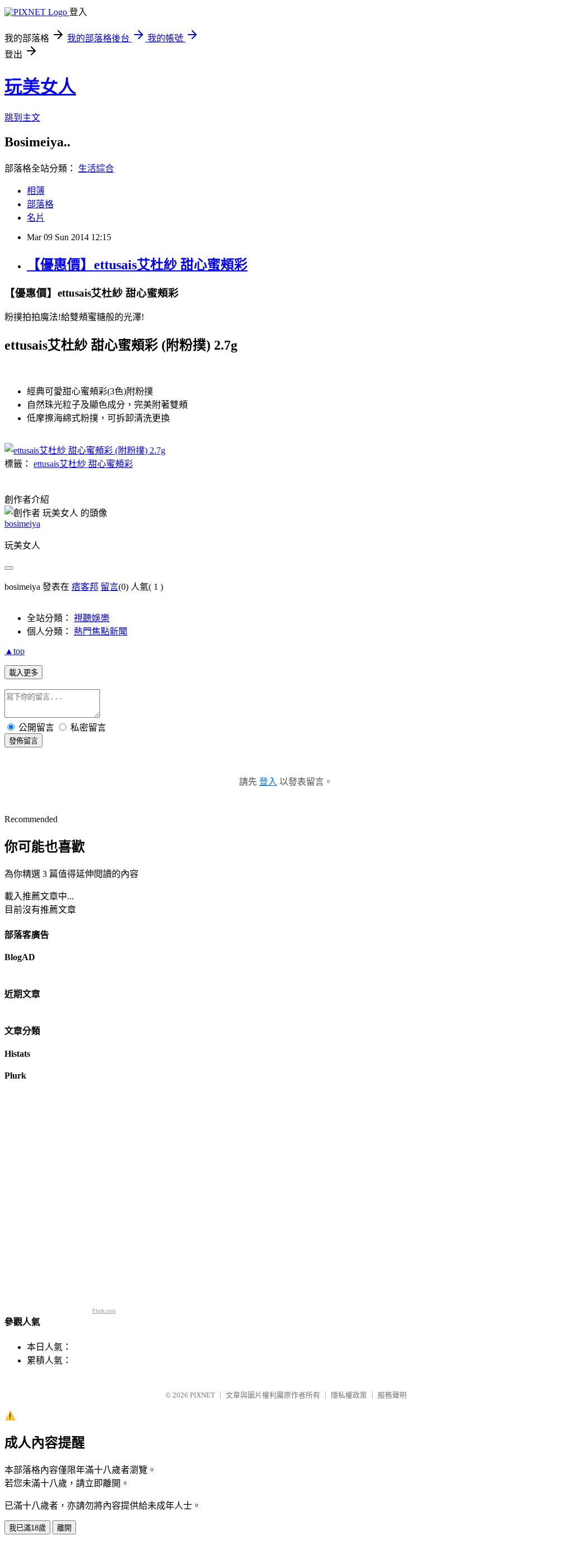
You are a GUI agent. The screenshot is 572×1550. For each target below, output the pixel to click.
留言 (109, 587)
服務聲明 (392, 1395)
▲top (14, 651)
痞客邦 (85, 587)
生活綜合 (96, 168)
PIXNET (202, 1395)
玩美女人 (40, 87)
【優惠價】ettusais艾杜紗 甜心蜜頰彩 (137, 264)
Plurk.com (104, 1311)
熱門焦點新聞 (100, 631)
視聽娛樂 (91, 618)
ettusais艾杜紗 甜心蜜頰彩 (83, 464)
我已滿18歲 (27, 1528)
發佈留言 (23, 741)
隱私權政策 (349, 1395)
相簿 (36, 190)
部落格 (40, 204)
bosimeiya (22, 523)
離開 (64, 1528)
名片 (36, 217)
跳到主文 (22, 117)
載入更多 (23, 673)
